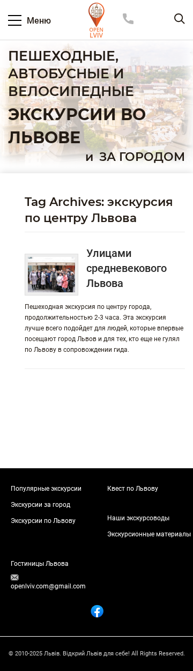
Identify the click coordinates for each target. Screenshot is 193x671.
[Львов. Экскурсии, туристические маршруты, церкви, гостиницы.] (96, 20)
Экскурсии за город (40, 504)
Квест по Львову (132, 488)
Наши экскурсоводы (138, 518)
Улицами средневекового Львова (126, 268)
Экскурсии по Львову (43, 521)
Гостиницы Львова (40, 563)
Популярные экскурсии (46, 488)
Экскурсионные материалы (149, 534)
